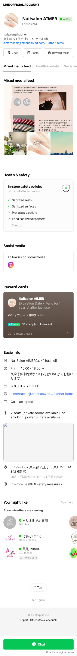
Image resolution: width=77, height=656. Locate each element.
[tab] (17, 66)
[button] (32, 52)
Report (24, 620)
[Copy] (24, 471)
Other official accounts (43, 620)
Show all (17, 225)
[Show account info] (65, 19)
